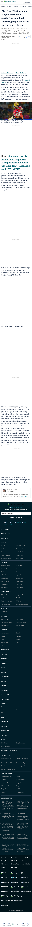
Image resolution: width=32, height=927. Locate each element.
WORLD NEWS (5, 541)
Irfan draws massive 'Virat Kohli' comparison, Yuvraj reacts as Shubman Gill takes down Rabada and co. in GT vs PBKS (15, 162)
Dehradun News (20, 576)
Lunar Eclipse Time (21, 773)
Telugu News (4, 796)
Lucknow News (20, 585)
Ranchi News (4, 594)
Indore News (4, 582)
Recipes (18, 646)
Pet (2, 652)
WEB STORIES (5, 657)
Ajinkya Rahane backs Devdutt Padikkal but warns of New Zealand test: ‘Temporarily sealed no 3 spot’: (8, 854)
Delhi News (4, 579)
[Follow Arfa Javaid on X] (12, 40)
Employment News (21, 629)
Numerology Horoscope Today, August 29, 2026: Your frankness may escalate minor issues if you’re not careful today (8, 812)
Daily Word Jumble (6, 753)
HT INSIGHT (4, 729)
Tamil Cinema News (21, 605)
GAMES (3, 747)
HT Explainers (20, 799)
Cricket (16, 6)
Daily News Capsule (7, 520)
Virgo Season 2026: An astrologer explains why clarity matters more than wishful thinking (22, 833)
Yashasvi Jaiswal (5, 562)
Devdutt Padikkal (5, 559)
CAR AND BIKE (5, 702)
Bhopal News (19, 572)
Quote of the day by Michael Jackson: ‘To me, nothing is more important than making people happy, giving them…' (23, 854)
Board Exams (19, 626)
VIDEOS (3, 675)
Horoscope (4, 618)
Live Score (3, 556)
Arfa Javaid (6, 39)
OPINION (3, 693)
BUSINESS (4, 666)
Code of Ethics (26, 871)
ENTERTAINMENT (6, 599)
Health (3, 646)
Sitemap (3, 874)
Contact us (14, 865)
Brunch (18, 640)
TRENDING (4, 661)
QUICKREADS (5, 738)
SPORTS (3, 710)
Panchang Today (20, 770)
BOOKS (3, 724)
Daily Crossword (20, 750)
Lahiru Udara (19, 565)
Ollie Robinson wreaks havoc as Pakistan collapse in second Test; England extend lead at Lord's (23, 823)
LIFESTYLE (4, 637)
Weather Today (15, 868)
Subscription (4, 871)
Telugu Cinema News (6, 608)
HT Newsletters (26, 868)
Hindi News (19, 796)
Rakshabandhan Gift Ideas (8, 776)
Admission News (5, 626)
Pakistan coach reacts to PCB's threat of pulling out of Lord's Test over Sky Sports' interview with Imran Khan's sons (8, 834)
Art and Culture (5, 640)
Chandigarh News (6, 576)
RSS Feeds (14, 874)
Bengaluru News (5, 572)
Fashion (3, 643)
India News (23, 6)
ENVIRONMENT (5, 684)
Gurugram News (20, 579)
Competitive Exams (6, 629)
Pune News (19, 591)
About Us (3, 865)
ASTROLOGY (4, 615)
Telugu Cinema (20, 790)
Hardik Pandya (20, 559)
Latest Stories (6, 805)
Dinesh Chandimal (6, 565)
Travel (17, 649)
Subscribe (27, 2)
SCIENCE (3, 688)
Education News (20, 632)
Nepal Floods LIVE (6, 765)
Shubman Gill (19, 556)
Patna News (4, 591)
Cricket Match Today (21, 553)
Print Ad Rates (15, 871)
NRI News (3, 799)
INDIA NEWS (4, 545)
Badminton (4, 714)
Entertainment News (6, 793)
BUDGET (3, 679)
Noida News (19, 588)
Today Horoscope (5, 773)
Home (3, 6)
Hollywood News (20, 602)
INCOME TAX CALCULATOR (9, 757)
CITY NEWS (4, 569)
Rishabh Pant (19, 562)
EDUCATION (4, 623)
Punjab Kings (21, 73)
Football (18, 714)
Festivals (18, 643)
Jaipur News (19, 582)
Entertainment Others (22, 611)
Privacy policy (5, 868)
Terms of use (25, 865)
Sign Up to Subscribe (16, 524)
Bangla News (19, 793)
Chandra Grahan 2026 (7, 770)
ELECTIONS (4, 733)
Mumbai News (5, 588)
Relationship (4, 649)
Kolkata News (4, 585)
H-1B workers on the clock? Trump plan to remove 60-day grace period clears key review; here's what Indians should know (23, 811)
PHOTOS (3, 670)
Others (3, 720)
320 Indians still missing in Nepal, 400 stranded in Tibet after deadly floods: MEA (8, 823)
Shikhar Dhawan (7, 73)
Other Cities (19, 594)
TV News (18, 608)
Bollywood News (5, 602)
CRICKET (3, 550)
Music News (4, 605)
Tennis (17, 717)
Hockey (3, 717)
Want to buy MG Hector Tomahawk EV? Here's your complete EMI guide (22, 843)
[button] (2, 2)
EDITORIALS (4, 697)
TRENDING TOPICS (6, 780)
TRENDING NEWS (6, 762)
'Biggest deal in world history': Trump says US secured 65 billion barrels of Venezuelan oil (8, 844)
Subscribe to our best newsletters (16, 516)
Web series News (5, 611)
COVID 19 (4, 742)
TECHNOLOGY (5, 706)
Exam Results (4, 632)
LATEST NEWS (5, 536)
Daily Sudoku (4, 750)
